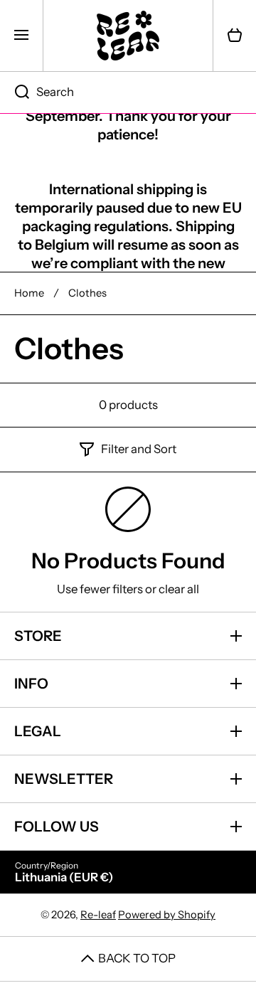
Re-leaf (98, 914)
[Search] (14, 92)
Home (29, 293)
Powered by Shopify (166, 914)
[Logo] (128, 35)
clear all (179, 589)
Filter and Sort (138, 449)
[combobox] (128, 92)
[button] (234, 35)
